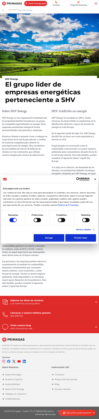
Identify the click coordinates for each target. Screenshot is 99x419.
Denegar (49, 238)
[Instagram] (3, 361)
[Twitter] (13, 361)
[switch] (37, 220)
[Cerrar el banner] (95, 179)
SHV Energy (8, 117)
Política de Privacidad (67, 205)
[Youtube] (19, 361)
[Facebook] (8, 361)
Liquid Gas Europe (18, 286)
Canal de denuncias (45, 414)
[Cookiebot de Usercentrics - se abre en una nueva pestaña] (78, 179)
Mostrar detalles (83, 229)
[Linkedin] (24, 361)
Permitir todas (80, 238)
